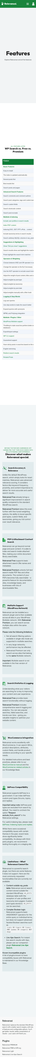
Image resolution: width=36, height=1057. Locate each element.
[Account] (33, 3)
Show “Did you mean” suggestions (15, 246)
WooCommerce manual (12, 765)
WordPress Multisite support (12, 321)
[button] (27, 4)
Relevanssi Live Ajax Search (12, 1054)
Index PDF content (9, 225)
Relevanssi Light (8, 1051)
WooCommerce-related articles (15, 767)
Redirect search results (11, 353)
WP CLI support (8, 336)
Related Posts (8, 357)
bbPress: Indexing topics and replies (17, 824)
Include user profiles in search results (16, 221)
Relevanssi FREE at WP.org (11, 1048)
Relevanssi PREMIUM (9, 1045)
